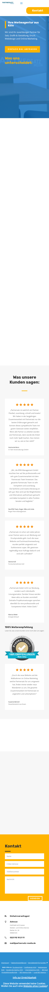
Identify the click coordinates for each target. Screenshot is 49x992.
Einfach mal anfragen (22, 49)
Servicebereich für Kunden (37, 963)
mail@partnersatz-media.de (23, 943)
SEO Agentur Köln (25, 972)
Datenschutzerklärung (18, 963)
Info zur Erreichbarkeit (24, 977)
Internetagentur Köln (32, 970)
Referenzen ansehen (22, 742)
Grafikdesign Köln (30, 967)
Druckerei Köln (17, 967)
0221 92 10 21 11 (17, 937)
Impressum (5, 963)
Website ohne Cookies (35, 986)
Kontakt (14, 357)
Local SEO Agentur (40, 972)
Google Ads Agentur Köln (14, 970)
